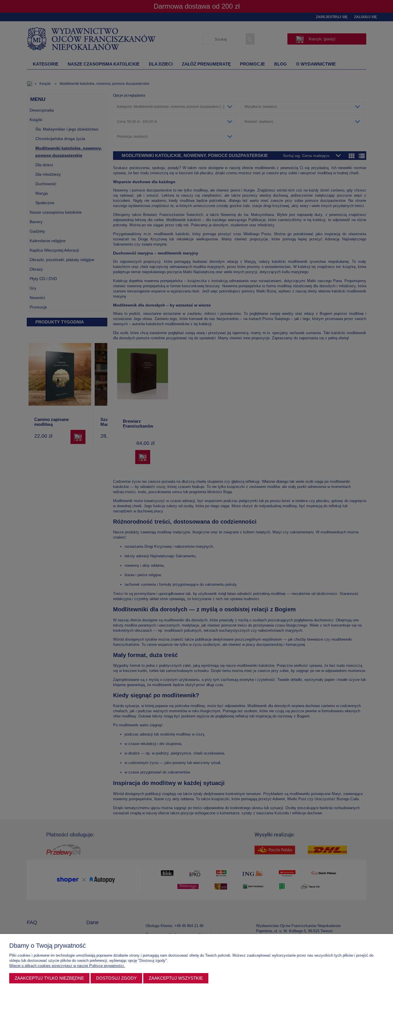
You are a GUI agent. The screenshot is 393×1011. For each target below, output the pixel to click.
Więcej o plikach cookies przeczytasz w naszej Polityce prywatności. (67, 966)
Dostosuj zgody (116, 978)
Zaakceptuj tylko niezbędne (49, 978)
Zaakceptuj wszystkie (176, 978)
